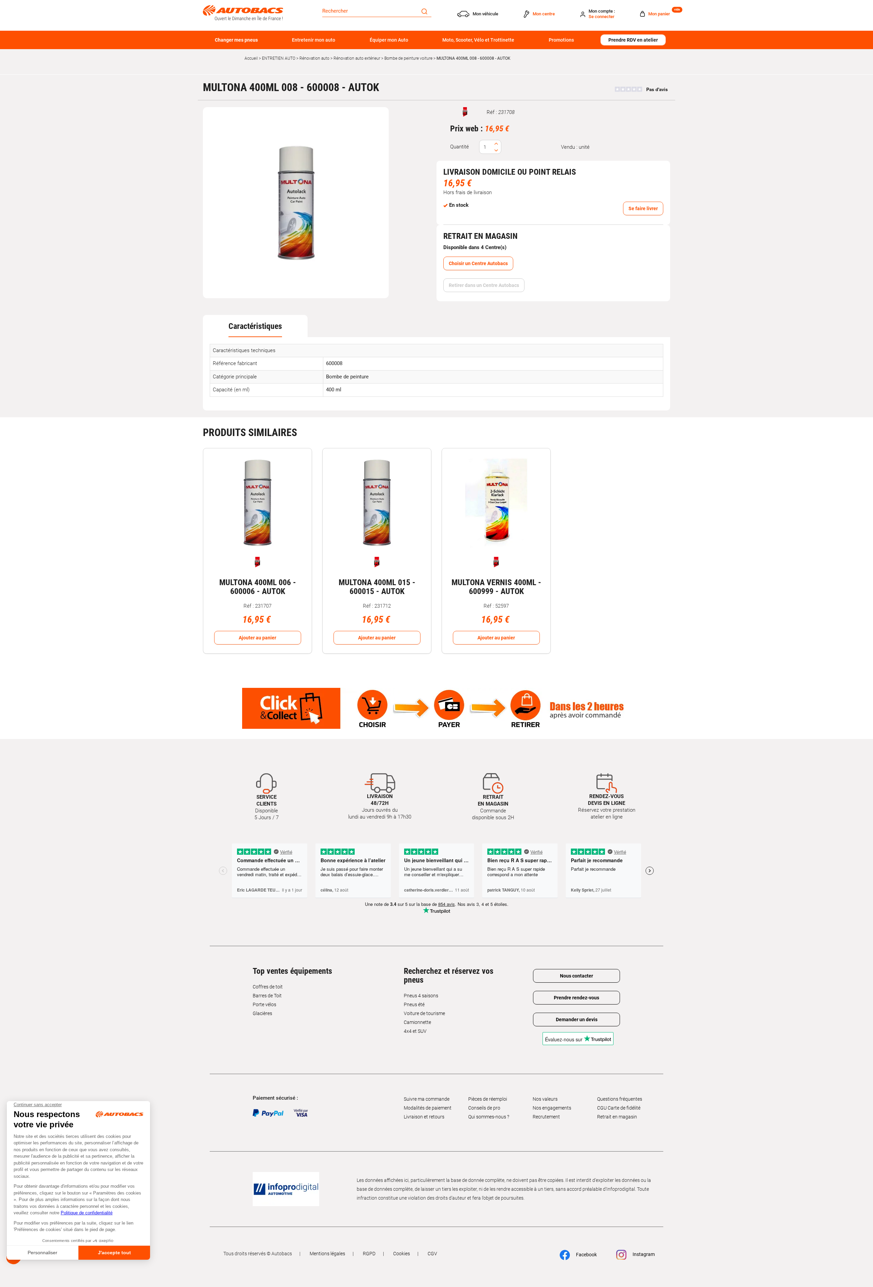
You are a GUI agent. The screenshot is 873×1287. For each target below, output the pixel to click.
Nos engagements (552, 1108)
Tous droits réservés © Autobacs (257, 1253)
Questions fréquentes (619, 1099)
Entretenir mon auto (313, 40)
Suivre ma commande (426, 1099)
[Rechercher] (424, 10)
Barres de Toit (267, 995)
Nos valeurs (545, 1099)
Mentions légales (327, 1253)
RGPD (369, 1253)
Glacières (262, 1013)
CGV (432, 1253)
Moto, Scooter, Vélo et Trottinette (478, 40)
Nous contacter (576, 976)
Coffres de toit (268, 986)
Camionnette (417, 1022)
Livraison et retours (424, 1116)
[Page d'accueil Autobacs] (243, 12)
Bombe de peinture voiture (408, 58)
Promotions (561, 40)
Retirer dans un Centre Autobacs (484, 285)
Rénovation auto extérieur (357, 58)
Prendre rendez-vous (576, 997)
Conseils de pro (484, 1108)
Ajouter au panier (257, 637)
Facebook (586, 1254)
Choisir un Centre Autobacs (478, 263)
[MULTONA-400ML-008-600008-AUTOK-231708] (296, 202)
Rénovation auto (314, 58)
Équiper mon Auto (389, 40)
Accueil (251, 58)
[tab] (255, 326)
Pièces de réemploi (487, 1099)
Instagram (643, 1254)
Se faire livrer (643, 208)
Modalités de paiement (428, 1108)
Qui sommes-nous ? (488, 1116)
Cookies (401, 1253)
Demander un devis (576, 1019)
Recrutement (546, 1116)
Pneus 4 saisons (421, 995)
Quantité (459, 147)
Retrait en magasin (617, 1116)
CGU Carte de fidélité (618, 1108)
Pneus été (414, 1004)
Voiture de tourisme (424, 1013)
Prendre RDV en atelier (633, 40)
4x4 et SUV (415, 1031)
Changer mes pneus (236, 40)
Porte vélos (264, 1004)
